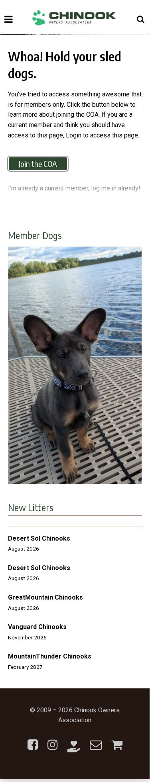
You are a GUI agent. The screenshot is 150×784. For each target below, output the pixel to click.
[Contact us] (96, 740)
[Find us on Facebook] (33, 740)
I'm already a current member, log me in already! (74, 188)
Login (73, 135)
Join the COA (38, 164)
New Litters (30, 507)
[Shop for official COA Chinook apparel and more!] (116, 740)
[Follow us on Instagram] (52, 740)
